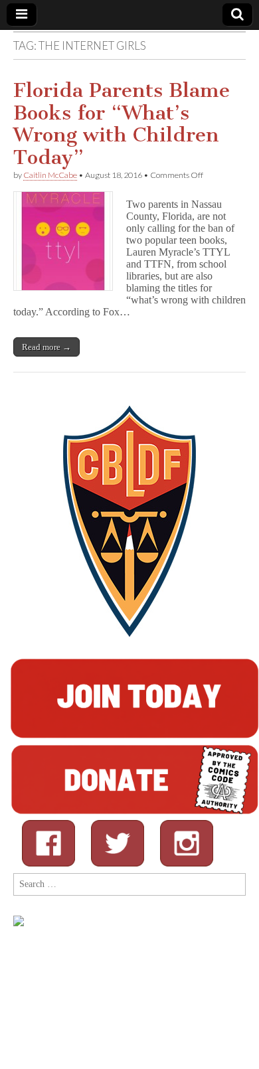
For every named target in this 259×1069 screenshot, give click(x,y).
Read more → (46, 347)
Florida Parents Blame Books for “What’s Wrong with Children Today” (121, 123)
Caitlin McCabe (50, 175)
